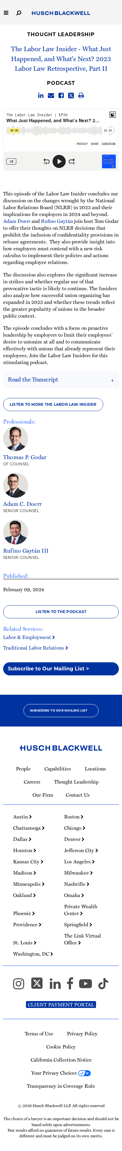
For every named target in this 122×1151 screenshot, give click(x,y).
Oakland (23, 895)
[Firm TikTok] (103, 986)
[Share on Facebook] (61, 95)
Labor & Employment (27, 637)
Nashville (75, 883)
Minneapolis (27, 883)
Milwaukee (77, 872)
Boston (72, 816)
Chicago (73, 827)
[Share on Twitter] (71, 95)
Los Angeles (78, 861)
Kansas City (27, 861)
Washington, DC (31, 953)
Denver (73, 839)
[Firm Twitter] (40, 986)
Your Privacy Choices (54, 1072)
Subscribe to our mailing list (58, 710)
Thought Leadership (60, 34)
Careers (32, 781)
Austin (21, 816)
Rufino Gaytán (57, 221)
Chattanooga (27, 827)
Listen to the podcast (61, 611)
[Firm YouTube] (88, 986)
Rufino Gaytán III (25, 550)
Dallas (21, 839)
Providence (26, 924)
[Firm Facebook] (72, 986)
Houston (23, 850)
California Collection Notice (61, 1059)
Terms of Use (39, 1033)
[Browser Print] (81, 95)
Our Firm (43, 794)
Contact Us (78, 794)
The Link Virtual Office (82, 939)
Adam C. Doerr (22, 503)
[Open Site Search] (19, 12)
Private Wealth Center (80, 910)
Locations (95, 768)
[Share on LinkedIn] (41, 95)
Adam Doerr (16, 221)
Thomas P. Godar (25, 457)
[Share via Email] (51, 95)
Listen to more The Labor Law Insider (53, 404)
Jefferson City (79, 850)
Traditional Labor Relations (34, 647)
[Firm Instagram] (21, 986)
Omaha (72, 895)
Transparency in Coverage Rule (61, 1085)
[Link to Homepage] (60, 13)
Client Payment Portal (61, 1004)
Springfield (76, 924)
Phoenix (22, 913)
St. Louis (23, 942)
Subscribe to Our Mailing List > (48, 669)
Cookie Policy (61, 1046)
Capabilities (57, 768)
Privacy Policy (82, 1033)
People (23, 768)
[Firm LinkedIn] (58, 986)
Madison (23, 872)
